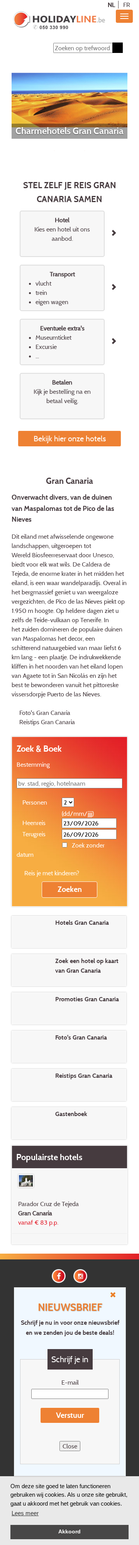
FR (126, 5)
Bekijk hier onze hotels (70, 438)
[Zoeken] (117, 48)
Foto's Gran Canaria (44, 712)
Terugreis (34, 834)
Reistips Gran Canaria (47, 722)
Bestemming (33, 764)
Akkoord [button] (69, 1532)
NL (111, 5)
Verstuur (70, 1415)
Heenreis (34, 823)
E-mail (70, 1382)
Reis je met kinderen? (51, 873)
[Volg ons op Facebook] (59, 1275)
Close (70, 1446)
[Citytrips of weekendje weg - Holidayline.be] (59, 21)
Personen (34, 802)
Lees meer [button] (25, 1513)
